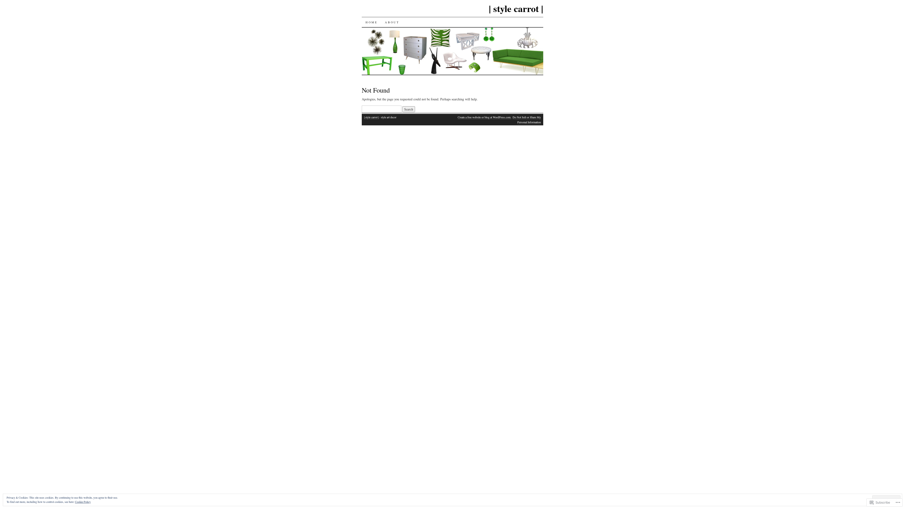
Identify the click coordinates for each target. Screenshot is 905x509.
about (392, 22)
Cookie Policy (83, 502)
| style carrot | (516, 8)
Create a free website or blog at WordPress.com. (484, 117)
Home (371, 22)
